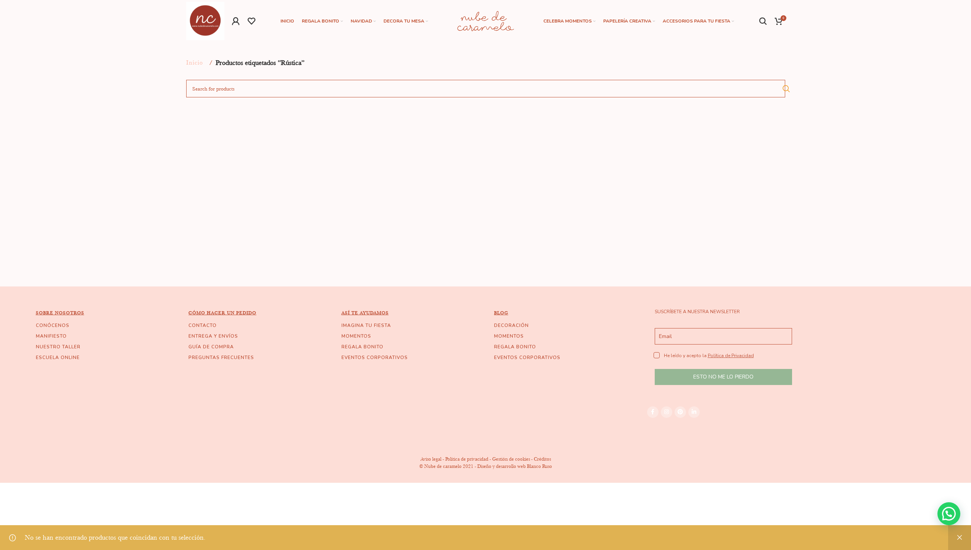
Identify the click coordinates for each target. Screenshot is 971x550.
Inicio (194, 62)
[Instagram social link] (666, 412)
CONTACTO (202, 325)
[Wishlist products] (251, 21)
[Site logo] (205, 20)
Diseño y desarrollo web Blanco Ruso (514, 466)
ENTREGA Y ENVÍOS (213, 336)
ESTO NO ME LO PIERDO (723, 376)
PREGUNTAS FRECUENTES (221, 357)
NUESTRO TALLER (58, 347)
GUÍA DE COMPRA (211, 347)
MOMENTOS (356, 336)
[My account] (236, 21)
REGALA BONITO (362, 347)
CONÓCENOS (52, 325)
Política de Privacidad (731, 356)
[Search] (763, 21)
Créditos (542, 459)
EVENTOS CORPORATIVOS (374, 357)
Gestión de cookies (511, 459)
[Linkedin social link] (694, 412)
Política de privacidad (466, 459)
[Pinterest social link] (680, 412)
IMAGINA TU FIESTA (366, 325)
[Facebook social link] (653, 412)
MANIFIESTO (51, 336)
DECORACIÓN (511, 325)
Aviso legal (430, 459)
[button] (948, 513)
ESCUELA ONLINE (58, 357)
